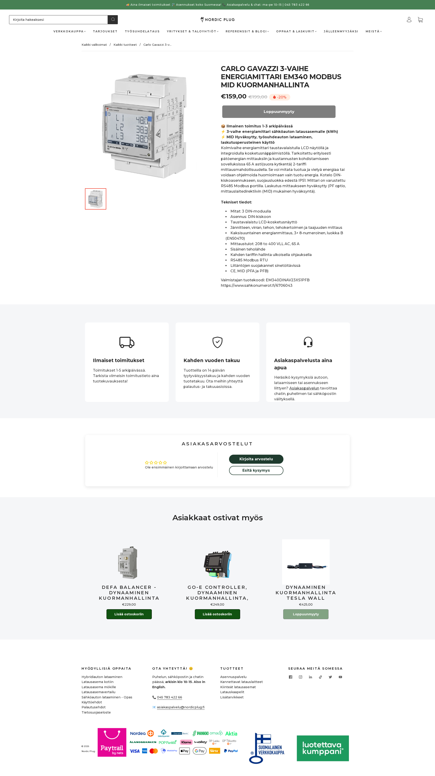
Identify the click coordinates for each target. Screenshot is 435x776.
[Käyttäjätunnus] (409, 19)
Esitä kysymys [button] (256, 470)
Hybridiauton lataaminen (102, 677)
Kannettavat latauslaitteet (241, 682)
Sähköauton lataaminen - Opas (107, 697)
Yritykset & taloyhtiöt (191, 31)
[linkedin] (310, 677)
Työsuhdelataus (142, 31)
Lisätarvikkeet (232, 697)
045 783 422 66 (169, 697)
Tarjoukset (105, 31)
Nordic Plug (88, 751)
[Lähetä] (113, 19)
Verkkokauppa (68, 31)
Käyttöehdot (92, 702)
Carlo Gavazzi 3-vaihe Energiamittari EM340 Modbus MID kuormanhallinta (281, 77)
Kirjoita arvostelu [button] (256, 459)
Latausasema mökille (99, 687)
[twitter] (330, 677)
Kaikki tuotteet (125, 44)
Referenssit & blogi (246, 31)
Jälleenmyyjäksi (341, 31)
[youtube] (340, 677)
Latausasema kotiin (98, 682)
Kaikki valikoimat (94, 44)
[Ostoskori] (420, 20)
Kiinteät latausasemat (238, 687)
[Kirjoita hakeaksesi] (58, 19)
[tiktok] (320, 677)
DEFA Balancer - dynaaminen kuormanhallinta (129, 592)
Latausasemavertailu (98, 692)
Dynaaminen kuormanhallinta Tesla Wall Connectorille (306, 592)
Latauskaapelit (232, 692)
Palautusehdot (94, 707)
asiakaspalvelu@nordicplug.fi (181, 707)
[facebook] (290, 677)
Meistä (373, 31)
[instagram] (300, 677)
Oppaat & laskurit (295, 31)
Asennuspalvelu (233, 677)
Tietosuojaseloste (96, 712)
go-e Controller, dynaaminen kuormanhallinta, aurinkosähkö (217, 592)
